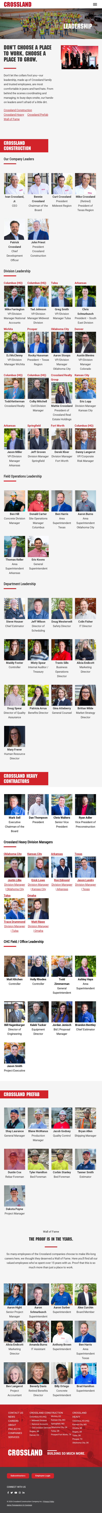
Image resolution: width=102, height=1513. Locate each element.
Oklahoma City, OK (59, 1427)
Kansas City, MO (58, 1420)
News (11, 1416)
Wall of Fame (12, 119)
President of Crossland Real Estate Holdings (62, 397)
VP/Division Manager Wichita (14, 347)
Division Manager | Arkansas (61, 871)
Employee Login (42, 1476)
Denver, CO (34, 1435)
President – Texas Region (38, 347)
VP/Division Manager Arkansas (13, 445)
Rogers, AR (34, 1431)
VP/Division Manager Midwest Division (38, 302)
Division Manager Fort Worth (61, 443)
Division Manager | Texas (85, 871)
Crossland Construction (18, 110)
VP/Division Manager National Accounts (14, 302)
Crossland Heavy (14, 114)
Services (13, 1437)
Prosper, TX (77, 1439)
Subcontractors (18, 1476)
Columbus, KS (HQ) (38, 1417)
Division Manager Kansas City (85, 393)
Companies (15, 1433)
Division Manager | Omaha (38, 913)
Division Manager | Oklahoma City (14, 871)
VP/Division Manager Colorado (84, 349)
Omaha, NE (77, 1428)
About (12, 1424)
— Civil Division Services (40, 1428)
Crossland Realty (14, 390)
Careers (13, 1420)
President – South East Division (85, 302)
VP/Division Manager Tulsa (61, 300)
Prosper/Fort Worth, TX (61, 1434)
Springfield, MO (57, 1424)
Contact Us (15, 1412)
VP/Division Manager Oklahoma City (61, 349)
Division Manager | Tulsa (14, 913)
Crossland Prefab (37, 114)
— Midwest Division (38, 1420)
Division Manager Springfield (38, 443)
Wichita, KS (56, 1416)
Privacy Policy (48, 1502)
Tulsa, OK (55, 1431)
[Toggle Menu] (95, 4)
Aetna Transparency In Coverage (19, 1505)
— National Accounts (39, 1424)
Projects (14, 1429)
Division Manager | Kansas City (38, 871)
